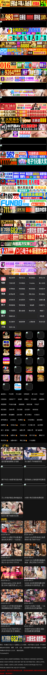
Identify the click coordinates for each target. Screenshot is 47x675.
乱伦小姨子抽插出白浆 (10, 515)
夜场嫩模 (11, 415)
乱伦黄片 (27, 409)
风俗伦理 (42, 322)
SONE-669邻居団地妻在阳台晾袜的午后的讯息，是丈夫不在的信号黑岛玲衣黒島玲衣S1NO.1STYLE (35, 586)
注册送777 (12, 399)
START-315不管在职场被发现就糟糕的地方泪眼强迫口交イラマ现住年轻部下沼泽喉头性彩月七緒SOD (11, 609)
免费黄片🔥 (4, 425)
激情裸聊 (39, 420)
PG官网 (11, 394)
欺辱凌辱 (12, 294)
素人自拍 (42, 283)
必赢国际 (41, 399)
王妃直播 (19, 409)
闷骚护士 (42, 305)
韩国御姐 (22, 289)
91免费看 (32, 440)
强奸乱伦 (22, 278)
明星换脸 (22, 305)
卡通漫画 (12, 311)
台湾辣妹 (12, 289)
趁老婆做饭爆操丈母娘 (10, 461)
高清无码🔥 (4, 440)
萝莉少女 (42, 278)
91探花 (22, 294)
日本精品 (22, 283)
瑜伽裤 (32, 305)
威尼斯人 (4, 394)
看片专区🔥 (33, 435)
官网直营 (26, 394)
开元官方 (23, 425)
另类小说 (12, 327)
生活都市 (12, 322)
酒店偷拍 (4, 409)
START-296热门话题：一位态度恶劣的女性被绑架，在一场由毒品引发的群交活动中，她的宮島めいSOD (35, 609)
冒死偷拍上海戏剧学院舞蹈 (35, 479)
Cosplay (32, 283)
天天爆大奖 (31, 425)
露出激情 (22, 311)
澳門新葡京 (4, 420)
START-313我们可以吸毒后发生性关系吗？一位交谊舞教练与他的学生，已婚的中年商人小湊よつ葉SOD (11, 540)
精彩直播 (29, 404)
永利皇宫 (13, 420)
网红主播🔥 (23, 440)
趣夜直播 (4, 415)
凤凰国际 (4, 404)
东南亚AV (42, 289)
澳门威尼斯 (38, 430)
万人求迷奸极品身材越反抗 (11, 497)
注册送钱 (4, 399)
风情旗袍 (12, 305)
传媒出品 (12, 316)
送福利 (20, 399)
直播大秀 (30, 430)
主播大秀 (11, 409)
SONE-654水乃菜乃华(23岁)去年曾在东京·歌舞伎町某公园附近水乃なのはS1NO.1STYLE (11, 632)
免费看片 (14, 430)
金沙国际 (40, 425)
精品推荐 (12, 278)
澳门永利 (34, 394)
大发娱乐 (37, 415)
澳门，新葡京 (5, 430)
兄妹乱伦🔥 (23, 435)
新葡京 (26, 399)
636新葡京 (31, 420)
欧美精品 (32, 278)
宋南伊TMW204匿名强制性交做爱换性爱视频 (34, 630)
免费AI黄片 (14, 440)
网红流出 (32, 294)
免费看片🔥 (21, 420)
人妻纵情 (32, 322)
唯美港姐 (32, 289)
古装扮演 (12, 300)
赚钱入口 (42, 435)
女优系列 (22, 300)
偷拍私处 (35, 409)
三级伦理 (12, 283)
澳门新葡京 (28, 415)
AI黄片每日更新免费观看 (34, 497)
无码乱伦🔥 (14, 425)
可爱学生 (32, 300)
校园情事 (22, 322)
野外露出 (42, 294)
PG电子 (42, 394)
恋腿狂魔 (42, 300)
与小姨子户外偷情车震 (33, 461)
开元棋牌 (18, 394)
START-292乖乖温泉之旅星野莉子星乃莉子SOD (35, 538)
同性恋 (42, 316)
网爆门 (42, 311)
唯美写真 (32, 311)
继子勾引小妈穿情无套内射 (11, 479)
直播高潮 (21, 404)
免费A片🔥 (14, 435)
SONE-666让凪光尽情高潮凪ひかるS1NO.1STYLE (11, 561)
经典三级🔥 (4, 435)
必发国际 (19, 415)
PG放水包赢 (12, 404)
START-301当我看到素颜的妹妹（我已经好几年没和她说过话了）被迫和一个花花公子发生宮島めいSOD (35, 563)
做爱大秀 (22, 430)
